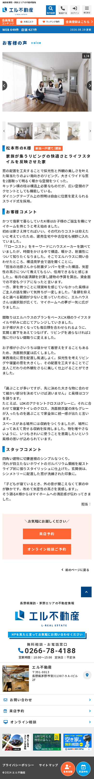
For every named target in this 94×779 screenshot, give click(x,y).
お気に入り (28, 21)
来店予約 (47, 533)
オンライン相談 (23, 721)
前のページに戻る (77, 570)
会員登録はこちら (77, 22)
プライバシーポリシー (18, 765)
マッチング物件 (53, 21)
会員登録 (67, 771)
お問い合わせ (21, 699)
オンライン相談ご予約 (47, 549)
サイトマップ (48, 765)
